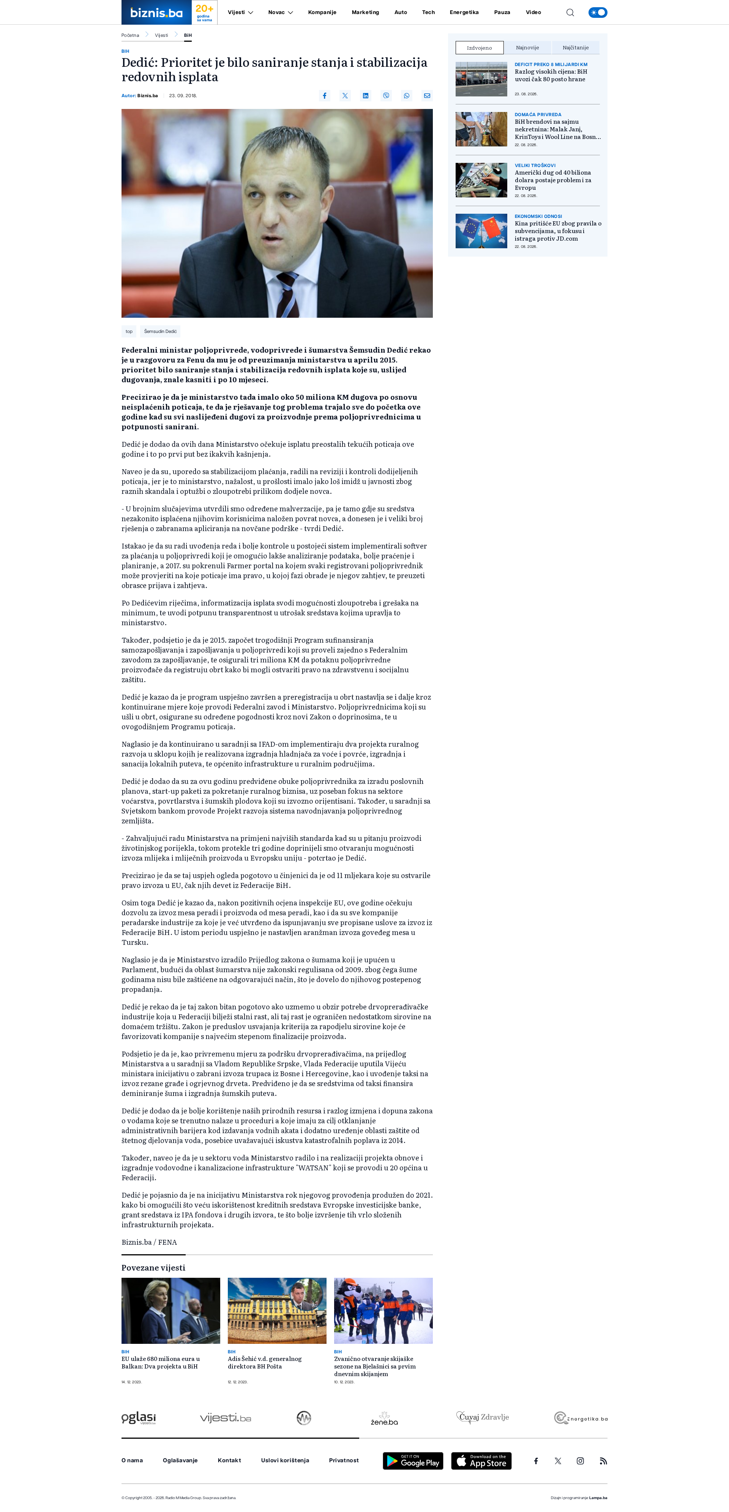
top (129, 331)
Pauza (502, 12)
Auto (400, 12)
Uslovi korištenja (285, 1460)
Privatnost (344, 1460)
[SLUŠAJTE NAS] (303, 1418)
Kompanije (322, 12)
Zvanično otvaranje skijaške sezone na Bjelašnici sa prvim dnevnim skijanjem (375, 1366)
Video (533, 12)
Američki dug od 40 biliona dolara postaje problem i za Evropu (553, 180)
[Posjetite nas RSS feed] (604, 1461)
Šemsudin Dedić (160, 331)
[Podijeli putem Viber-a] (386, 95)
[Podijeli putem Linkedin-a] (365, 95)
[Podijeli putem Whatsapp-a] (406, 95)
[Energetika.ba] (580, 1418)
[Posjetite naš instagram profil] (580, 1461)
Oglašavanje (180, 1460)
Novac (276, 12)
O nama (132, 1460)
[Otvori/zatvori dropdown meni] (249, 12)
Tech (428, 12)
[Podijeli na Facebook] (324, 95)
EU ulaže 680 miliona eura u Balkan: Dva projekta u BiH (161, 1362)
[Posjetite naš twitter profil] (558, 1461)
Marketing (365, 12)
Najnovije (527, 47)
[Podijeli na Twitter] (345, 95)
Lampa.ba (598, 1498)
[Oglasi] (139, 1418)
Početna (130, 35)
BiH (188, 35)
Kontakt (229, 1460)
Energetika (464, 12)
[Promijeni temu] (598, 12)
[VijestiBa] (225, 1418)
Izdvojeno (479, 47)
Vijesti (236, 12)
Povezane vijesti (154, 1267)
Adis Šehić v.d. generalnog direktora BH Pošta (265, 1362)
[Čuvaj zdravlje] (482, 1418)
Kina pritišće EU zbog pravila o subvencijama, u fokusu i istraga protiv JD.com (558, 230)
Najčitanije (576, 47)
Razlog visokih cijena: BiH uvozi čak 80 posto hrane (551, 75)
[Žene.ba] (384, 1418)
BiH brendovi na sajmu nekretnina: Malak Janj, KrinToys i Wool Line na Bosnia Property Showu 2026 (558, 129)
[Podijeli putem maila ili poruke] (427, 95)
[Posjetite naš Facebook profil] (536, 1461)
